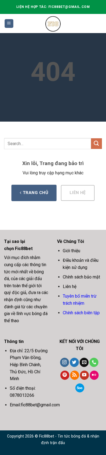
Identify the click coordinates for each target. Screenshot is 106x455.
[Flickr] (94, 375)
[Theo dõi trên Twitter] (74, 362)
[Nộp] (96, 143)
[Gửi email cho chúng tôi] (84, 362)
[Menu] (9, 23)
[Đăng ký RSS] (74, 375)
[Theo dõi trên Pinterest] (64, 375)
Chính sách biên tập (81, 312)
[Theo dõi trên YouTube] (84, 375)
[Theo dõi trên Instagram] (64, 362)
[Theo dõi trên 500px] (79, 388)
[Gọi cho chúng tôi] (93, 362)
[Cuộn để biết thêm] (5, 38)
